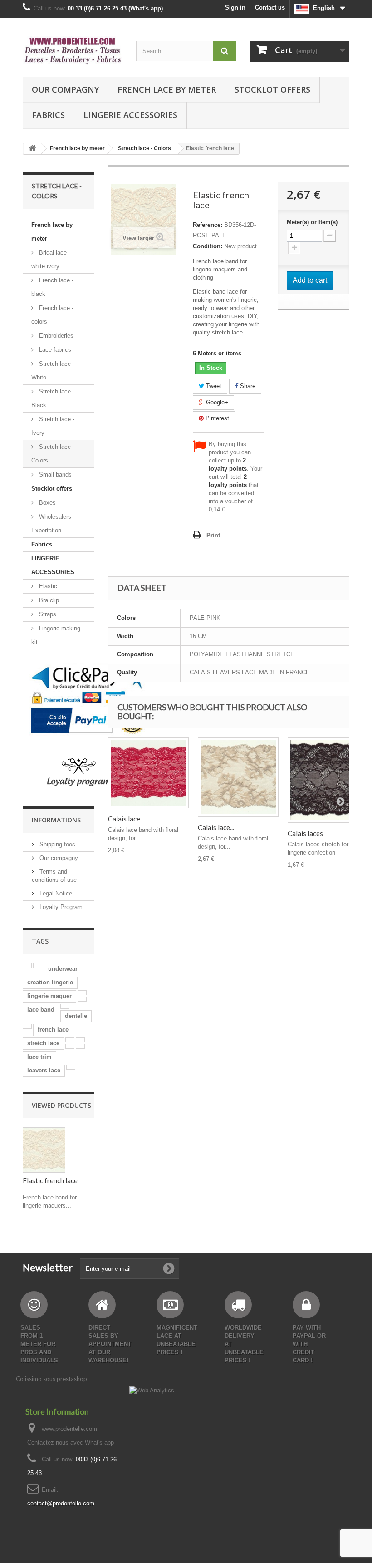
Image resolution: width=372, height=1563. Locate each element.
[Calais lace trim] (148, 773)
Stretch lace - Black (52, 398)
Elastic (47, 586)
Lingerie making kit (55, 635)
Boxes (46, 502)
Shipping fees (56, 844)
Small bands (54, 474)
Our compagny (65, 89)
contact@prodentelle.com (60, 1503)
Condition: (207, 246)
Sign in (235, 7)
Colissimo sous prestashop (51, 1378)
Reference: (207, 224)
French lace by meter (166, 89)
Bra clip (48, 600)
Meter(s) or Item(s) (312, 222)
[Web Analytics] (151, 1389)
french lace (53, 1029)
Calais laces (305, 833)
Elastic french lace (50, 1180)
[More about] (27, 965)
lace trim (39, 1056)
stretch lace (43, 1043)
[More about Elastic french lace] (44, 1150)
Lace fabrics (54, 349)
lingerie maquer (49, 996)
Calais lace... (126, 819)
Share (246, 386)
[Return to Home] (32, 148)
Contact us (270, 7)
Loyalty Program (60, 907)
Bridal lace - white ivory (50, 259)
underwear (63, 968)
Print (213, 535)
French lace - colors (52, 315)
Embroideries (55, 335)
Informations (56, 820)
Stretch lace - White (52, 370)
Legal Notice (55, 893)
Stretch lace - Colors (52, 453)
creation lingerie (50, 982)
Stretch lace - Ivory (52, 426)
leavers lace (43, 1070)
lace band (40, 1009)
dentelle (76, 1016)
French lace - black (52, 287)
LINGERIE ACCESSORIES (130, 114)
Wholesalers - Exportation (53, 523)
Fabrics (48, 114)
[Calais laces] (328, 780)
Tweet (212, 386)
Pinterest (216, 418)
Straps (46, 614)
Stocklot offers (272, 89)
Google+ (216, 402)
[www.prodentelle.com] (72, 50)
